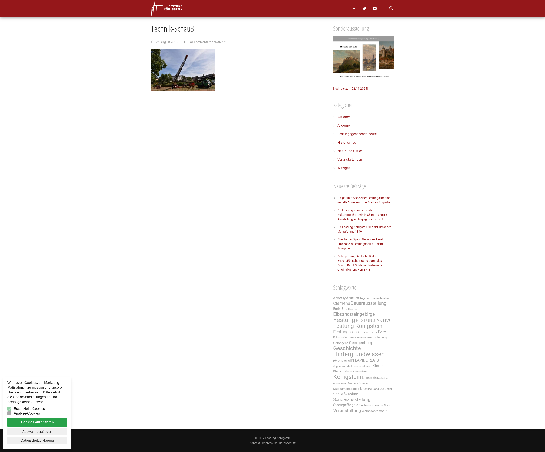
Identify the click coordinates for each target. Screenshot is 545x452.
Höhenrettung (341, 360)
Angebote (365, 298)
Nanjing (367, 388)
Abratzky (339, 298)
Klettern (338, 371)
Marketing (382, 378)
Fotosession (340, 337)
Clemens (341, 303)
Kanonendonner (362, 366)
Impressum (269, 443)
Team (387, 405)
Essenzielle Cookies (29, 409)
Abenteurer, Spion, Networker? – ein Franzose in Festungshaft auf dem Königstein (360, 244)
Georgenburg (360, 342)
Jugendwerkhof (342, 366)
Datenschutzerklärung (37, 440)
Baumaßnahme (381, 298)
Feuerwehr (370, 332)
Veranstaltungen (349, 159)
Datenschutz (287, 443)
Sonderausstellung (351, 399)
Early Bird (340, 309)
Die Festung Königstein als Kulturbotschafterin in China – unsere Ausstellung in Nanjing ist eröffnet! (362, 215)
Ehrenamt (353, 309)
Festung (344, 319)
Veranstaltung (347, 410)
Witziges (343, 168)
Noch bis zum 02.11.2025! (350, 88)
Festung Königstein (358, 326)
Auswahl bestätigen (37, 431)
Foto (382, 332)
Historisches (346, 142)
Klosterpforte (360, 371)
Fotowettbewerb (357, 337)
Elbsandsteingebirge (354, 314)
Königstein (347, 376)
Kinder (378, 365)
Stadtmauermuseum (371, 405)
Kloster (349, 371)
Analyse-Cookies (27, 413)
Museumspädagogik (347, 389)
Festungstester (347, 331)
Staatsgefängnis (345, 405)
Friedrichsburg (376, 337)
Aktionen (344, 117)
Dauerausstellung (368, 303)
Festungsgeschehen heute (357, 134)
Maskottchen (340, 383)
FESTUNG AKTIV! (373, 320)
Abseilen (352, 298)
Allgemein (344, 125)
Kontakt (255, 443)
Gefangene (340, 343)
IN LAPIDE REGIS (364, 360)
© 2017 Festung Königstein (273, 438)
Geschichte (347, 348)
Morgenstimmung (358, 383)
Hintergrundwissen (359, 354)
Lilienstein (369, 378)
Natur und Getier (349, 151)
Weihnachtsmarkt (374, 411)
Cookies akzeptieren (37, 422)
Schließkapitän (345, 394)
